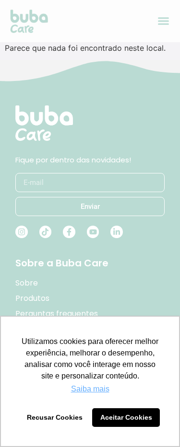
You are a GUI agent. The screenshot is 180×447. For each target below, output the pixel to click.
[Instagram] (21, 232)
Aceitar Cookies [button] (126, 417)
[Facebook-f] (69, 232)
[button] (164, 21)
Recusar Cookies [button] (55, 417)
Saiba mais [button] (90, 389)
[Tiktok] (45, 232)
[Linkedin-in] (116, 232)
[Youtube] (93, 232)
